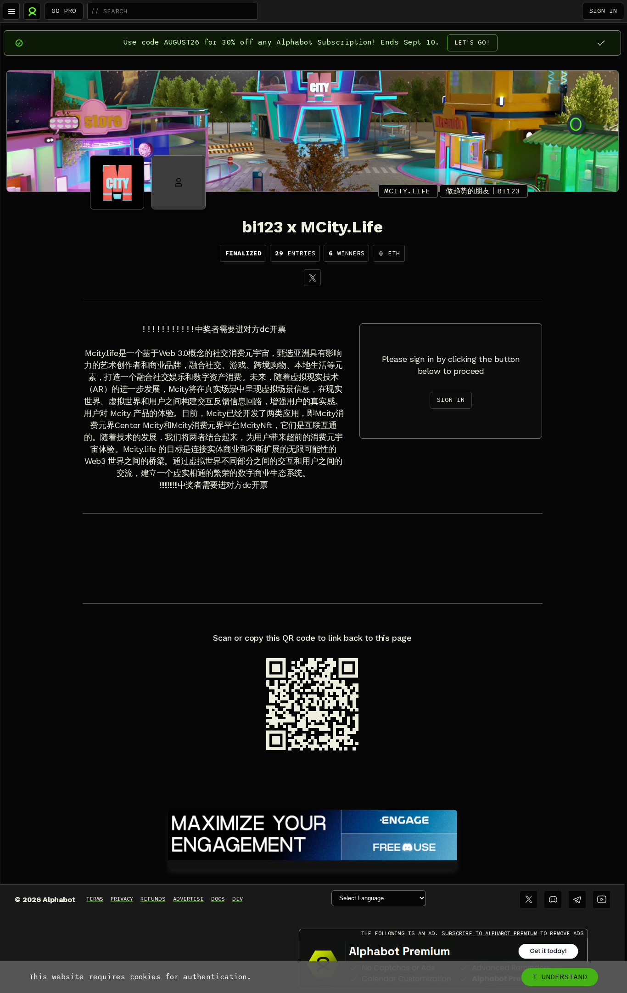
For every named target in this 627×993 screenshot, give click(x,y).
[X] (312, 277)
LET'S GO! (472, 42)
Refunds (153, 899)
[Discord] (552, 899)
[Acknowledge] (601, 42)
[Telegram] (577, 899)
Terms (94, 899)
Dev (237, 899)
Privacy (122, 899)
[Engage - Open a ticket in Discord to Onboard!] (312, 833)
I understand (559, 977)
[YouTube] (601, 899)
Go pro (63, 11)
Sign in (603, 11)
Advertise (188, 899)
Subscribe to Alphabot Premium (489, 933)
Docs (218, 899)
